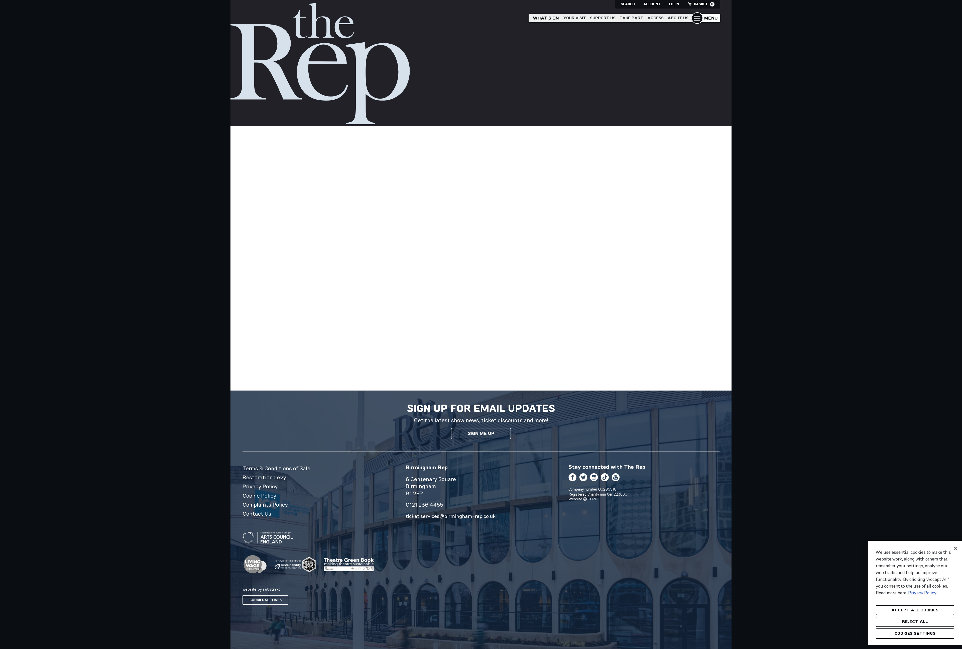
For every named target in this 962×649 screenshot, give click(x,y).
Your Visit (574, 18)
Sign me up (481, 433)
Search (628, 4)
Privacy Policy (260, 486)
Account (652, 4)
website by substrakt (261, 589)
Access (655, 18)
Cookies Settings (266, 600)
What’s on (546, 18)
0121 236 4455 (424, 504)
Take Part (631, 18)
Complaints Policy (265, 504)
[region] (915, 592)
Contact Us (257, 513)
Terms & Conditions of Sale (276, 468)
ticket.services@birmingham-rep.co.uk (451, 516)
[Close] (955, 548)
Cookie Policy (259, 495)
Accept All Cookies (914, 610)
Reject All (915, 621)
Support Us (603, 18)
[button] (705, 18)
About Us (678, 18)
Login (674, 4)
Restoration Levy (264, 477)
